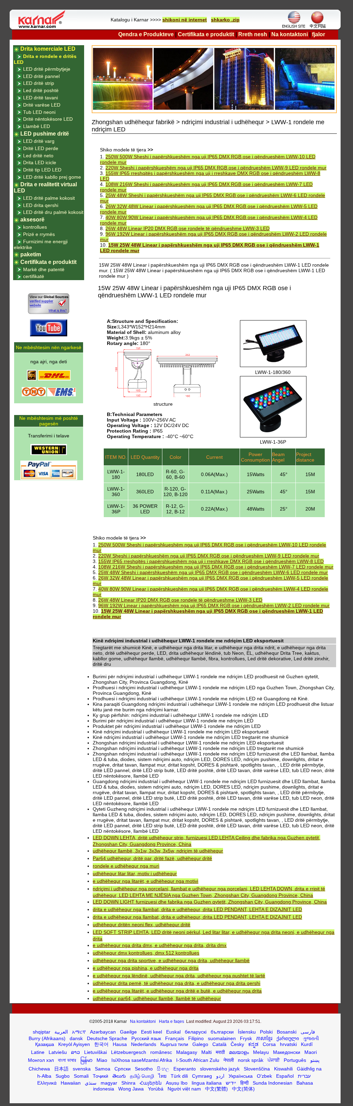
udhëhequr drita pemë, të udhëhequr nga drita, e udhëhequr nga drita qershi (176, 983)
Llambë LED (36, 126)
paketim (30, 254)
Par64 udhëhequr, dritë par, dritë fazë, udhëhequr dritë (152, 858)
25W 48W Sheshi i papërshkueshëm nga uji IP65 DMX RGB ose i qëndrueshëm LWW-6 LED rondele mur (213, 572)
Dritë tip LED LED (42, 169)
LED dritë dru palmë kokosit (53, 212)
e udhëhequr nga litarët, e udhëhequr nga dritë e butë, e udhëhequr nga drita (177, 991)
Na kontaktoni (289, 34)
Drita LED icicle (39, 162)
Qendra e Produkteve (146, 34)
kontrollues (35, 227)
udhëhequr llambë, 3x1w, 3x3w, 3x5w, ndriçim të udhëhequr (158, 850)
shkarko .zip (225, 19)
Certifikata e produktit (206, 34)
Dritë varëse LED (41, 105)
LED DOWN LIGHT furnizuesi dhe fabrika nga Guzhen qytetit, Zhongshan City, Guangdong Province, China (210, 902)
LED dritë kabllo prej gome (52, 177)
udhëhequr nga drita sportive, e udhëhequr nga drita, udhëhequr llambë (171, 960)
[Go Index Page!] (43, 27)
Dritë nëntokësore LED (48, 119)
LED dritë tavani (40, 97)
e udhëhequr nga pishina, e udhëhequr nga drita (146, 968)
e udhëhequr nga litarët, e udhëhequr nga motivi (145, 881)
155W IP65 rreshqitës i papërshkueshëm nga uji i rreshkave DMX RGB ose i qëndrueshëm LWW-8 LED (211, 561)
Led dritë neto (38, 155)
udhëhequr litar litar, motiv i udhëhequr (135, 873)
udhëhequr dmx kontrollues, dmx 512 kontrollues (146, 953)
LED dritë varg (38, 141)
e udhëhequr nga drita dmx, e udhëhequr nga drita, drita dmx (159, 945)
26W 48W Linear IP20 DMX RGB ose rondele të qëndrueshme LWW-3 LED (187, 228)
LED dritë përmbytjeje (46, 69)
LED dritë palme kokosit (49, 198)
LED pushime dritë (44, 134)
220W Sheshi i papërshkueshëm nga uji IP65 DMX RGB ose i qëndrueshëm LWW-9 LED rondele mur (215, 167)
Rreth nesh (252, 34)
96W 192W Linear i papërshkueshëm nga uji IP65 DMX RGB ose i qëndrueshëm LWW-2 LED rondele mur (214, 605)
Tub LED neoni (39, 112)
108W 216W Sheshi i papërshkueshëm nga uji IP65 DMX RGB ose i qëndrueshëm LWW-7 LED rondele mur (215, 567)
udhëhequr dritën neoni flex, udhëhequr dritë (141, 924)
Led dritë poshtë (41, 90)
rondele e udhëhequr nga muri (126, 866)
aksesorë (32, 220)
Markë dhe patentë (43, 269)
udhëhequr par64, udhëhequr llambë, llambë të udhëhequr (157, 998)
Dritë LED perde (40, 148)
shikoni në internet (184, 19)
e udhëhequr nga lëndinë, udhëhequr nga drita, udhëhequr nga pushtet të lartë (179, 975)
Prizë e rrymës (39, 234)
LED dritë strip (38, 83)
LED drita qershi (40, 205)
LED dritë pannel (41, 76)
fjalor (318, 34)
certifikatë (33, 276)
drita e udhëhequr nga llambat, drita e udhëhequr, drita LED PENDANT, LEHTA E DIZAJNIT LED (197, 909)
